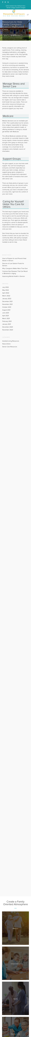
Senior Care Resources (9, 347)
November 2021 (7, 304)
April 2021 (5, 316)
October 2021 (6, 307)
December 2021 (7, 301)
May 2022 (5, 290)
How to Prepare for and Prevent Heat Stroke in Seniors (14, 259)
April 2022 (5, 293)
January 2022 (6, 298)
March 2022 (6, 296)
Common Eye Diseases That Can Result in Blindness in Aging (15, 272)
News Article (6, 344)
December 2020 (7, 327)
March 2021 (6, 318)
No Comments (16, 35)
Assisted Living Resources (10, 341)
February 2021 (7, 321)
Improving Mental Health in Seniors (13, 276)
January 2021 (6, 324)
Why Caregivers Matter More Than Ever (15, 268)
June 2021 (5, 313)
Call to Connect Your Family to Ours (15, 6)
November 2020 (7, 330)
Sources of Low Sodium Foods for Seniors (13, 265)
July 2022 (5, 287)
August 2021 (6, 310)
